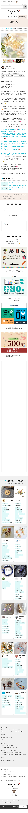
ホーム (3, 772)
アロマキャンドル (18, 729)
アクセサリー (11, 729)
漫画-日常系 (18, 752)
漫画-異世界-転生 (5, 754)
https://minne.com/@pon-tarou (16, 183)
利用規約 (14, 800)
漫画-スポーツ (13, 747)
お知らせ (4, 4)
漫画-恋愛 (11, 752)
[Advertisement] (14, 416)
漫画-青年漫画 (22, 754)
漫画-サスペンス (5, 747)
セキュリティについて (6, 802)
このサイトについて (10, 772)
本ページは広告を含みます (20, 4)
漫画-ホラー (17, 750)
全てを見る (4, 729)
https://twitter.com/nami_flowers (17, 185)
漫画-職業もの (14, 754)
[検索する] (25, 7)
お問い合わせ (17, 780)
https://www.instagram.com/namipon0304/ (17, 188)
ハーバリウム (11, 732)
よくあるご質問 (10, 4)
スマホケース (4, 732)
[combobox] (12, 7)
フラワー (22, 732)
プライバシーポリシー (6, 800)
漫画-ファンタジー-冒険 (7, 750)
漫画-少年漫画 (5, 752)
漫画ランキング (5, 757)
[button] (23, 807)
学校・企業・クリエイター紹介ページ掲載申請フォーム (13, 777)
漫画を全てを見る (5, 745)
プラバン (17, 732)
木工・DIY (3, 734)
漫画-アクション (15, 745)
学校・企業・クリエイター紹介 (8, 774)
